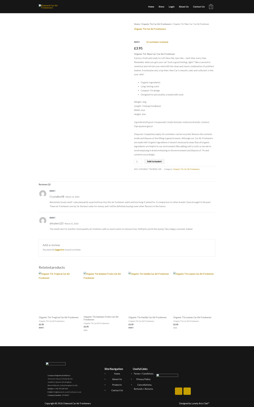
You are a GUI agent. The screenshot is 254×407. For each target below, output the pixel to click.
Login (171, 6)
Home (151, 6)
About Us (184, 6)
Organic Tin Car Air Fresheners (156, 24)
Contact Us (199, 6)
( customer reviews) (157, 42)
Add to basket (154, 161)
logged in (59, 249)
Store (161, 6)
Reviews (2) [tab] (45, 184)
